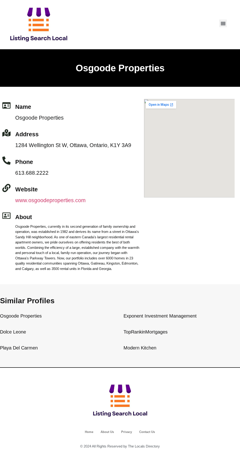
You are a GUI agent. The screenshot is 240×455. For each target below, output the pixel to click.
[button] (223, 23)
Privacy (126, 432)
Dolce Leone (13, 331)
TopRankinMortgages (146, 331)
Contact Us (147, 432)
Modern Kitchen (140, 347)
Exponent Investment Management (160, 315)
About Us (107, 432)
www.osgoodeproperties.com (50, 200)
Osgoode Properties (21, 315)
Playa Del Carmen (19, 347)
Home (89, 432)
